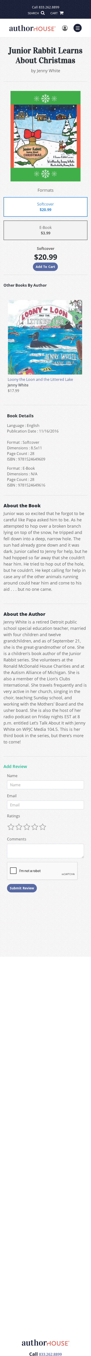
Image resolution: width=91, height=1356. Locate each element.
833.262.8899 (49, 7)
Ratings (13, 816)
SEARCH (34, 13)
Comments (16, 839)
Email (12, 795)
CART (54, 13)
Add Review (15, 766)
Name (12, 775)
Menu (79, 27)
